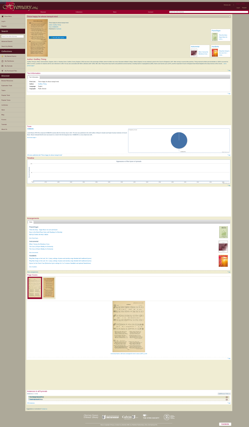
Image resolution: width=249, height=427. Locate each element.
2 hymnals (58, 29)
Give (146, 425)
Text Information (33, 77)
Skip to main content (5, 1)
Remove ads (227, 5)
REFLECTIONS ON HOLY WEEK (38, 234)
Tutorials (4, 124)
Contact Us (118, 425)
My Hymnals (8, 66)
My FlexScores (9, 61)
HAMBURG (30, 129)
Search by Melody (7, 46)
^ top (229, 70)
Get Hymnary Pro (152, 425)
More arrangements (32, 272)
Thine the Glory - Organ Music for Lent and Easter (43, 229)
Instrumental (195, 46)
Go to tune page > (32, 137)
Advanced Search (6, 41)
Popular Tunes (5, 100)
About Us (4, 129)
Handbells (215, 46)
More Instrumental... (34, 252)
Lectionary (4, 105)
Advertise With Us (126, 425)
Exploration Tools (6, 85)
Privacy (112, 425)
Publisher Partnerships (138, 425)
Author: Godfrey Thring (55, 25)
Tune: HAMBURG (53, 27)
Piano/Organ (216, 30)
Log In (3, 21)
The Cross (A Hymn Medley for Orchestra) (41, 246)
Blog (2, 114)
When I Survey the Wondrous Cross (39, 244)
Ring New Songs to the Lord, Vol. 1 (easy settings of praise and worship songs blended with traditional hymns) (60, 258)
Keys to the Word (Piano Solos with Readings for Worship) (45, 232)
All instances (31, 403)
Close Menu (8, 16)
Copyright (107, 425)
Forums (3, 119)
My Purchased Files (11, 71)
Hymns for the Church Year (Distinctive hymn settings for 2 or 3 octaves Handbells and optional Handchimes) (60, 263)
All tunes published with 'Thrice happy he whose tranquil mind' (44, 155)
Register (244, 7)
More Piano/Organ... (34, 238)
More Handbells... (33, 266)
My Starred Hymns (10, 56)
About (101, 425)
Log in (238, 7)
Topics (3, 90)
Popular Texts (5, 95)
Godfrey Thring (42, 84)
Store (114, 12)
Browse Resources (7, 80)
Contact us (44, 409)
